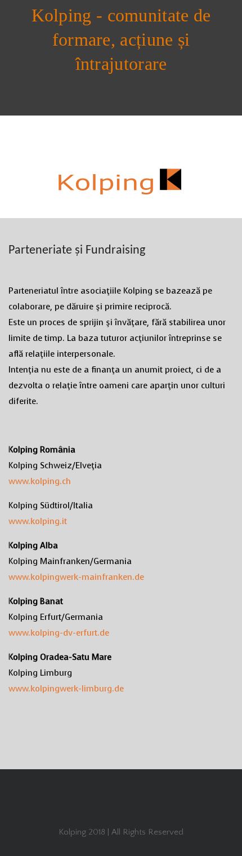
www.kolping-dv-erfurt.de (58, 632)
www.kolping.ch (39, 481)
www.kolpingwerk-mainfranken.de (76, 577)
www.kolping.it (37, 521)
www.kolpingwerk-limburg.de (66, 688)
